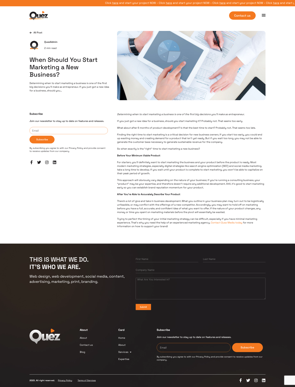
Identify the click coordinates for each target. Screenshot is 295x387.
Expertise (123, 359)
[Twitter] (39, 162)
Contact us (86, 345)
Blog (82, 352)
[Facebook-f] (31, 162)
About (83, 337)
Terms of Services (87, 380)
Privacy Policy (65, 380)
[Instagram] (47, 162)
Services (123, 352)
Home (121, 337)
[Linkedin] (54, 162)
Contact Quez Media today (226, 222)
